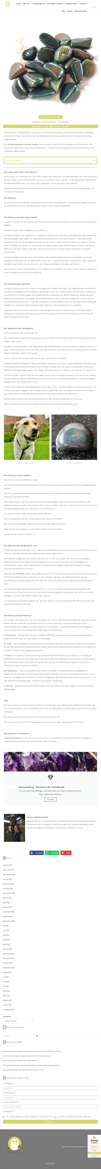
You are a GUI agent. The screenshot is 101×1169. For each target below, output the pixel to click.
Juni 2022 (6, 930)
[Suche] (37, 1035)
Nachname (8, 1093)
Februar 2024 (7, 879)
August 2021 (7, 972)
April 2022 (6, 940)
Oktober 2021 (8, 963)
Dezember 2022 (8, 912)
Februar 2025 (7, 865)
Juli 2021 (6, 977)
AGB (69, 1147)
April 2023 (6, 902)
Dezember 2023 (8, 884)
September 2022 (9, 921)
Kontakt (64, 1147)
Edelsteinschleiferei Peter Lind (40, 738)
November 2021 (8, 958)
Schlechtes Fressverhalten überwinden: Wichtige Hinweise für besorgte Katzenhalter (31, 1065)
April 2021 (6, 991)
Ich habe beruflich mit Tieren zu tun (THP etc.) (30, 1117)
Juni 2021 (6, 982)
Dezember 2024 (8, 870)
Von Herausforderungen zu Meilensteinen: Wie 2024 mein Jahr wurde (26, 1056)
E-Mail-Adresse (11, 1102)
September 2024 (9, 874)
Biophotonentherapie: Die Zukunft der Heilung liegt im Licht (23, 1070)
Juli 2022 (6, 926)
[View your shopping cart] (92, 7)
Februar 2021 (7, 1000)
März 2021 (6, 996)
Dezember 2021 (8, 954)
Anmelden (50, 799)
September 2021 (9, 968)
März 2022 (6, 944)
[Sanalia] (7, 3)
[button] (93, 160)
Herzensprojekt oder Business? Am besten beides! (20, 1061)
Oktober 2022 (8, 916)
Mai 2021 (6, 986)
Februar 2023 (7, 907)
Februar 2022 (7, 949)
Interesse (8, 1111)
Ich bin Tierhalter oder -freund (74, 1117)
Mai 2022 (6, 935)
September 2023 (9, 893)
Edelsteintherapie (60, 126)
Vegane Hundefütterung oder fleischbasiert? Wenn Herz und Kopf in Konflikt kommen (32, 1051)
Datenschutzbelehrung (78, 1147)
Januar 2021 (7, 1005)
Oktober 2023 (8, 888)
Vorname (8, 1083)
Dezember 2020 (8, 1010)
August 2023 (7, 898)
